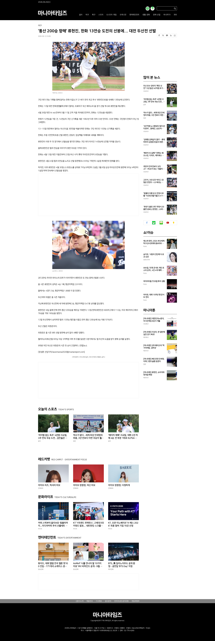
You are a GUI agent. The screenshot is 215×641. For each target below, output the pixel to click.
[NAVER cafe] (153, 222)
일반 (74, 441)
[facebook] (147, 222)
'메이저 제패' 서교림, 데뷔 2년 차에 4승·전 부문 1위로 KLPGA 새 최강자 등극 (123, 437)
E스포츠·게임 (112, 15)
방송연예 (40, 569)
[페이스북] (159, 35)
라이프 (40, 529)
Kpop (145, 246)
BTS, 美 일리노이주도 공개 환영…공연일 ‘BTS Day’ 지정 (121, 565)
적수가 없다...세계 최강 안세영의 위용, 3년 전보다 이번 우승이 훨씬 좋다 (88, 437)
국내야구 (146, 91)
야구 (87, 15)
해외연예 (110, 569)
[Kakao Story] (173, 222)
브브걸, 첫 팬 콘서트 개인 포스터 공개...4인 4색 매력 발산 (153, 269)
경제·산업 (156, 15)
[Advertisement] (67, 194)
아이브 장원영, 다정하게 (119, 485)
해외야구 (146, 351)
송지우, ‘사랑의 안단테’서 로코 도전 (153, 255)
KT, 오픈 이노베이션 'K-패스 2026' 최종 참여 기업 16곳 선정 (123, 524)
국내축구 (146, 324)
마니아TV (167, 15)
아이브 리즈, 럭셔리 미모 (49, 485)
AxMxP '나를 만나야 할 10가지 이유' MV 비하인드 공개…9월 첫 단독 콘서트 (87, 565)
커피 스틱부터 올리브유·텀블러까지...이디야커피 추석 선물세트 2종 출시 (53, 524)
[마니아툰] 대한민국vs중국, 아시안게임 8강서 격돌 (153, 320)
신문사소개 (79, 601)
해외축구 (146, 337)
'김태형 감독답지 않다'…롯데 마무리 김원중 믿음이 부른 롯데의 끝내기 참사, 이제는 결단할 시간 (154, 141)
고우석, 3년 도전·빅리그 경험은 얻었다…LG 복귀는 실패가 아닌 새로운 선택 (153, 181)
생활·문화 (146, 15)
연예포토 (40, 488)
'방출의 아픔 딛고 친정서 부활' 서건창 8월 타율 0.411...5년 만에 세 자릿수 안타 (154, 194)
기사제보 (99, 601)
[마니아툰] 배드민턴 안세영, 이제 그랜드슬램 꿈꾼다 (153, 360)
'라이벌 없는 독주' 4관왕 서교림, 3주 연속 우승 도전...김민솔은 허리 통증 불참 (52, 437)
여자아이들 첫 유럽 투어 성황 (154, 281)
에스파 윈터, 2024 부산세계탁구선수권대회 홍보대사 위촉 (153, 242)
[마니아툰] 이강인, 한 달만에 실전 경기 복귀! (154, 333)
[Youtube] (167, 222)
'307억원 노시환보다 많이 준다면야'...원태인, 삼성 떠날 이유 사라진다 (154, 127)
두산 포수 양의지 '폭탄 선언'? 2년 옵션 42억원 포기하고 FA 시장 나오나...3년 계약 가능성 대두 (154, 87)
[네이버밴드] (171, 35)
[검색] (175, 8)
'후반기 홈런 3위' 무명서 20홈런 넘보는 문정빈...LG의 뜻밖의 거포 (153, 208)
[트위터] (163, 35)
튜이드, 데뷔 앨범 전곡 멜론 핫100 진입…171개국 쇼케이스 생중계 (53, 565)
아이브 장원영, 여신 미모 (84, 485)
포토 (175, 15)
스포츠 (100, 15)
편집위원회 (135, 601)
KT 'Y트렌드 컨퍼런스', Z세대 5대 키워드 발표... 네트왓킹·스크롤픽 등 (88, 524)
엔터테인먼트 (134, 15)
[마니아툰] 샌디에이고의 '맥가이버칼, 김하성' (153, 346)
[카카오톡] (167, 35)
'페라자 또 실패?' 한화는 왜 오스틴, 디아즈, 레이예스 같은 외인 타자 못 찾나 (153, 154)
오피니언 (123, 15)
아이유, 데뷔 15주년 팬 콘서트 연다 (153, 296)
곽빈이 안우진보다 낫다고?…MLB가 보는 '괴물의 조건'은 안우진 (154, 167)
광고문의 (108, 601)
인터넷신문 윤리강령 (121, 601)
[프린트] (175, 35)
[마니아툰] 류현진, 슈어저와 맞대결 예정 (153, 373)
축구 (93, 15)
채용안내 (89, 601)
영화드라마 (146, 260)
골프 (81, 15)
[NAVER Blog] (161, 222)
